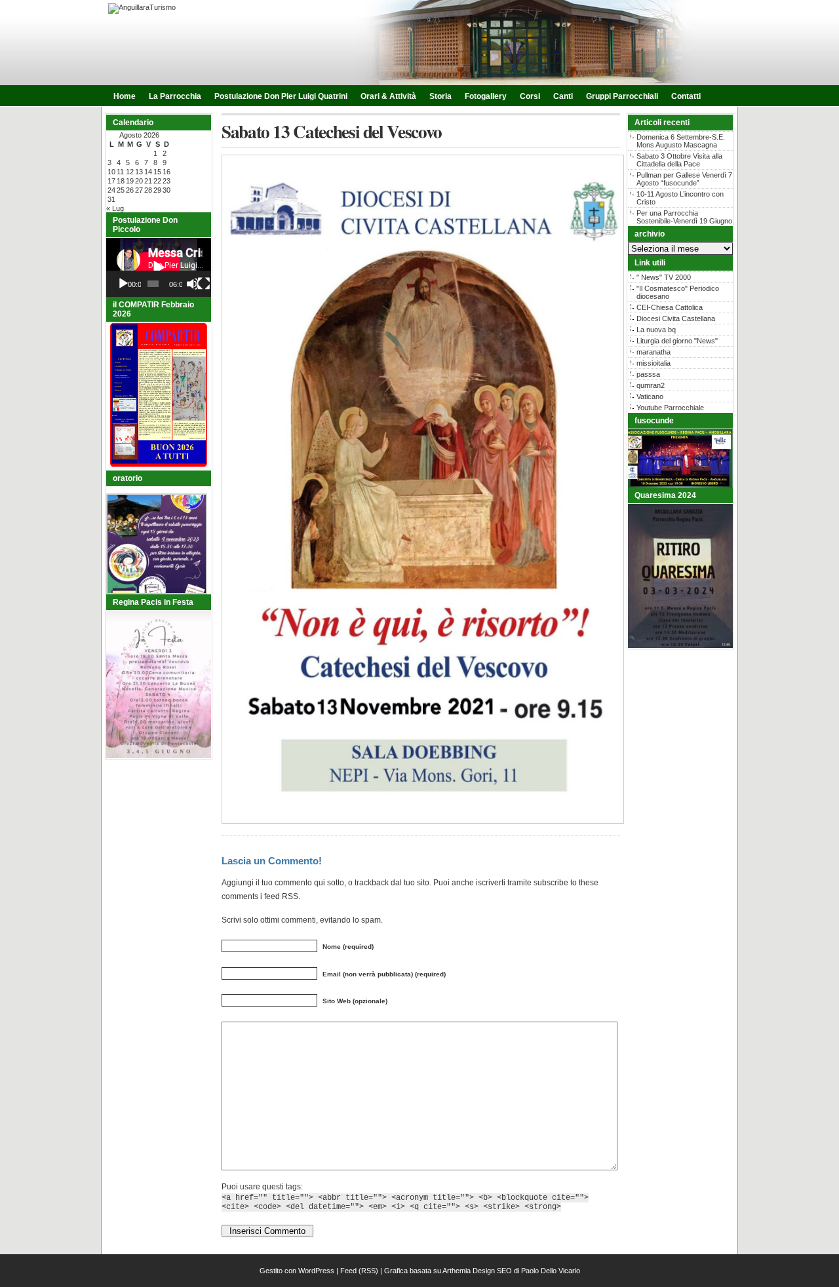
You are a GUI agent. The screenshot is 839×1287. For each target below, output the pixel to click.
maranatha (653, 352)
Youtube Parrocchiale (670, 408)
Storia (440, 96)
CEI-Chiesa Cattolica (669, 307)
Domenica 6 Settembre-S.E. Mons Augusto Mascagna (680, 141)
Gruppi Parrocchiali (622, 96)
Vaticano (649, 396)
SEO (504, 1271)
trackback (372, 882)
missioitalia (653, 363)
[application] (158, 267)
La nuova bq (656, 330)
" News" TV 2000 (663, 277)
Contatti (686, 96)
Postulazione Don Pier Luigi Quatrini (280, 96)
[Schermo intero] (203, 283)
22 (157, 181)
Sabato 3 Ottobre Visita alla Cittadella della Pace (679, 160)
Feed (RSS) (359, 1271)
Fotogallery (486, 96)
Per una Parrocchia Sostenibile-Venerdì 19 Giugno (684, 217)
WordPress (316, 1271)
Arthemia (456, 1271)
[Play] (123, 283)
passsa (648, 374)
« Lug (115, 208)
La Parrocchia (175, 96)
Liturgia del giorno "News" (677, 341)
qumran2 (650, 385)
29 (157, 190)
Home (124, 96)
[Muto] (192, 283)
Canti (563, 96)
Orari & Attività (388, 96)
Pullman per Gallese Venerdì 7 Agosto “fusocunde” (684, 179)
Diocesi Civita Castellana (675, 318)
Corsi (530, 96)
